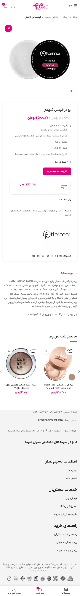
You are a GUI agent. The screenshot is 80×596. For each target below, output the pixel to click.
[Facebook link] (52, 256)
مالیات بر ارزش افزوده (65, 514)
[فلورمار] (57, 236)
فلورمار (27, 211)
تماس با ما (71, 478)
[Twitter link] (47, 256)
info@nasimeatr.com (50, 420)
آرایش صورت (51, 17)
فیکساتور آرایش (33, 17)
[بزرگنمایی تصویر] (70, 91)
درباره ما (72, 470)
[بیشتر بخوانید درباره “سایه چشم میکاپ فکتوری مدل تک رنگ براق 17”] (9, 351)
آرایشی (65, 17)
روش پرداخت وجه (67, 550)
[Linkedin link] (38, 256)
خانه (74, 17)
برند (35, 211)
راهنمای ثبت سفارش (65, 534)
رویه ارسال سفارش (66, 542)
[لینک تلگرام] (33, 256)
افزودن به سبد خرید (57, 171)
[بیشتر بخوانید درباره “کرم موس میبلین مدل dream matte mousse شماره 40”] (46, 351)
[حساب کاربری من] (13, 5)
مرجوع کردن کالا (68, 506)
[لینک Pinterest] (43, 256)
